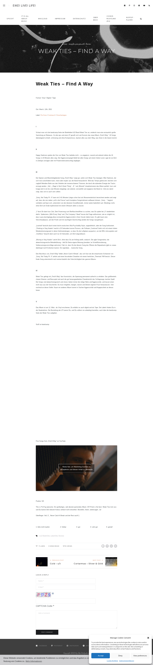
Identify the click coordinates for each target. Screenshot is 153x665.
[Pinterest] (129, 5)
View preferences (140, 656)
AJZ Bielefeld (44, 536)
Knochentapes (62, 115)
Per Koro (44, 115)
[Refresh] (53, 593)
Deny (120, 656)
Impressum (60, 19)
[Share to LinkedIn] (115, 546)
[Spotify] (139, 5)
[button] (148, 638)
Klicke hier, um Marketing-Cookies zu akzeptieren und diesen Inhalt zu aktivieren (76, 468)
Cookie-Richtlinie (112, 661)
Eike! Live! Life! (24, 5)
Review (88, 44)
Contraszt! (51, 115)
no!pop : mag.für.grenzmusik (73, 44)
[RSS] (149, 5)
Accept (100, 656)
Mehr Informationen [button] (34, 661)
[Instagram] (134, 5)
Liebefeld (54, 536)
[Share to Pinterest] (107, 546)
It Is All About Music (25, 18)
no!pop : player (130, 18)
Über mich (95, 18)
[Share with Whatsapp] (111, 546)
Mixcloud (42, 19)
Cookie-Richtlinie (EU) (111, 18)
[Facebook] (125, 5)
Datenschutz (79, 19)
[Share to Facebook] (103, 546)
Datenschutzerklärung (126, 661)
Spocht (10, 19)
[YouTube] (144, 5)
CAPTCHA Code (44, 605)
